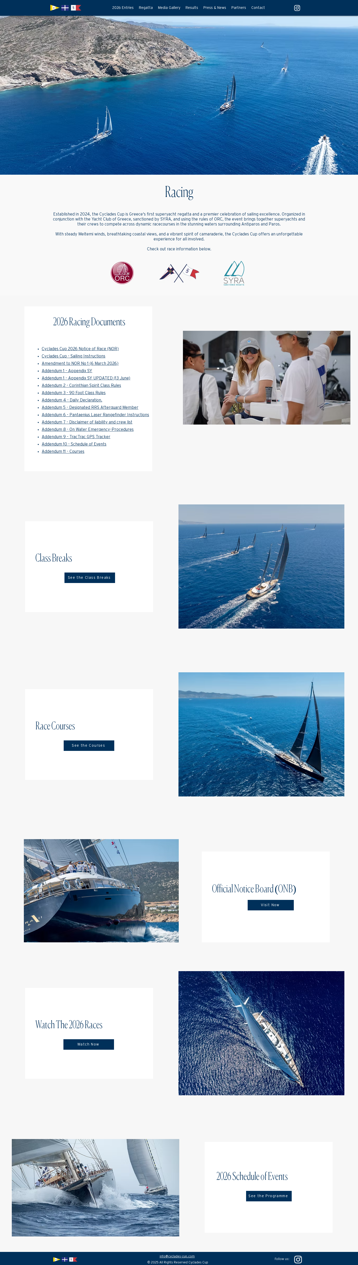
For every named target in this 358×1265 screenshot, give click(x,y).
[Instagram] (298, 1259)
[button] (145, 8)
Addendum (52, 385)
